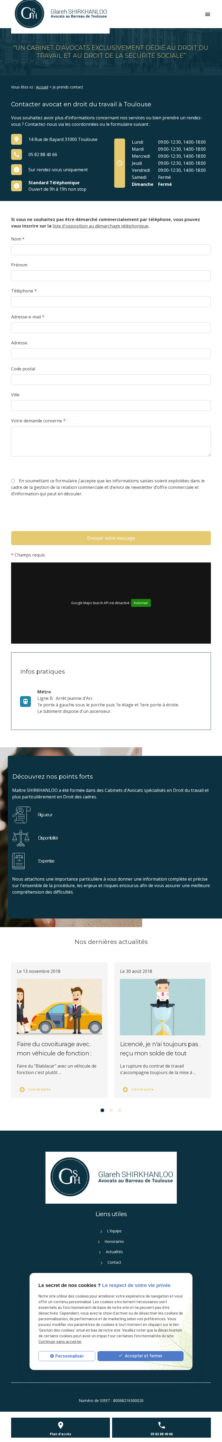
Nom (18, 239)
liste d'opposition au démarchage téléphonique (100, 226)
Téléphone (24, 291)
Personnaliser (69, 1356)
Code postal (23, 369)
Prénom (19, 265)
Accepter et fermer (143, 1355)
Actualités (114, 1251)
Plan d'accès (60, 1434)
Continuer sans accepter (60, 1341)
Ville (15, 395)
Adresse (19, 343)
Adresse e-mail (27, 317)
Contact (113, 1262)
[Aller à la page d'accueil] (111, 1178)
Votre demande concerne (38, 421)
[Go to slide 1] (102, 1110)
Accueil (42, 87)
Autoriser (141, 603)
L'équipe (114, 1230)
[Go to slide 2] (111, 1110)
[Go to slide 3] (119, 1110)
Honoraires (113, 1241)
